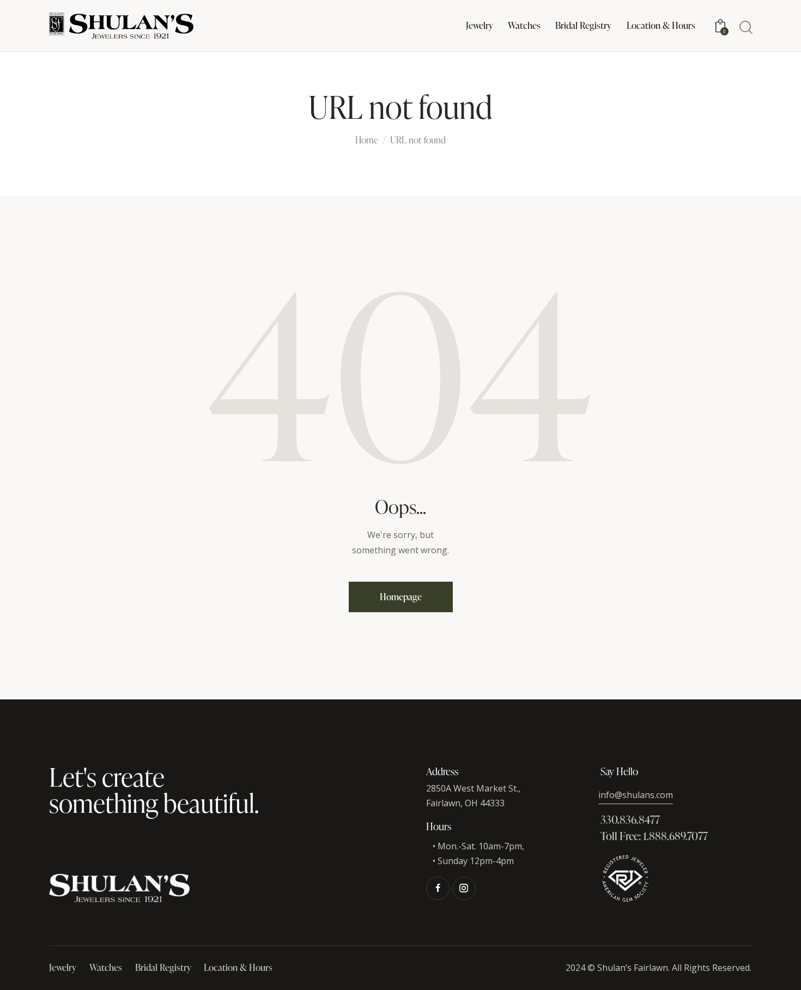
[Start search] (745, 28)
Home (366, 140)
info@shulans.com (635, 795)
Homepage (401, 596)
